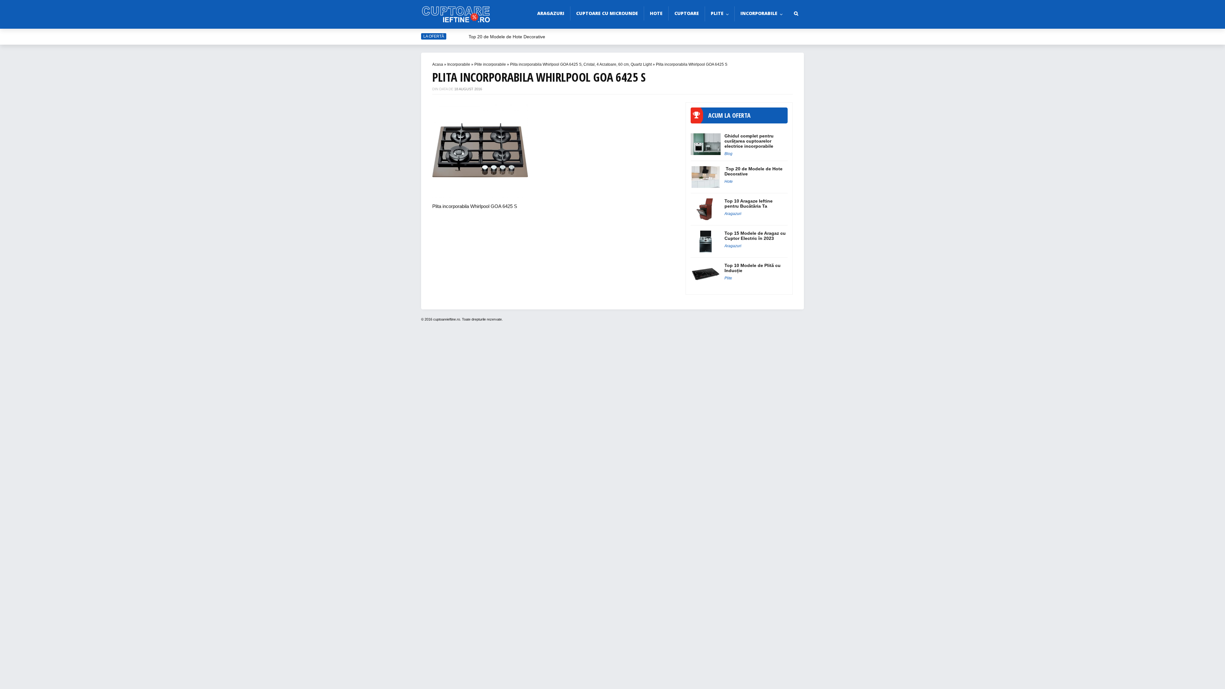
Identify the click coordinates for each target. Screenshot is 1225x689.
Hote (656, 13)
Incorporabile (758, 13)
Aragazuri (550, 13)
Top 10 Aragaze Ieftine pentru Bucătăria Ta (748, 203)
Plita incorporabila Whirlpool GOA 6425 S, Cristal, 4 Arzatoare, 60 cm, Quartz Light (581, 64)
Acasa (437, 64)
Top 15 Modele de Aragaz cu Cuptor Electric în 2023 (755, 236)
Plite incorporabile (490, 64)
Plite (717, 13)
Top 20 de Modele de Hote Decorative (506, 36)
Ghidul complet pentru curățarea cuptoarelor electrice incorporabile (749, 141)
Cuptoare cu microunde (607, 13)
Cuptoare (686, 13)
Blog (728, 154)
